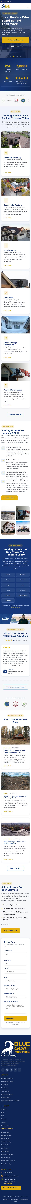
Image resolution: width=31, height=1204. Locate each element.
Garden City (22, 590)
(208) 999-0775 (7, 1)
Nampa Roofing (5, 1138)
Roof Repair (4, 1088)
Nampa (8, 579)
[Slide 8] (20, 56)
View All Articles (15, 868)
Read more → (8, 766)
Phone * (6, 968)
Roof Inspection (6, 1097)
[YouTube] (15, 1069)
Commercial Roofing (7, 1081)
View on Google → (21, 640)
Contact (3, 1122)
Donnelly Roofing (6, 1164)
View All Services (15, 414)
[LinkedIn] (19, 1069)
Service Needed (9, 993)
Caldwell (22, 579)
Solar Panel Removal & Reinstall (10, 1100)
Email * (6, 977)
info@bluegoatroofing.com (11, 1176)
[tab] (2, 680)
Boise (8, 574)
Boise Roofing (5, 1132)
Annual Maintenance (7, 1094)
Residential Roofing (7, 1078)
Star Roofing (5, 1148)
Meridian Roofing (6, 1135)
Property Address (9, 985)
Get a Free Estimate (15, 40)
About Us (4, 1109)
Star (23, 585)
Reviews (3, 1119)
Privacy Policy (5, 1125)
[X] (11, 1069)
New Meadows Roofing (8, 1160)
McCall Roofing (5, 1157)
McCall (8, 595)
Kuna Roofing (5, 1151)
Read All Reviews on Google (15, 687)
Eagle (8, 585)
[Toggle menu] (28, 6)
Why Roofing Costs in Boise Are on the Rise (14, 842)
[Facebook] (2, 1069)
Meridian (22, 574)
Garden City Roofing (7, 1154)
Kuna (8, 590)
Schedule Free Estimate (11, 1188)
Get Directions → (8, 1183)
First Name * (8, 950)
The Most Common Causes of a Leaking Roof (15, 797)
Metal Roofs (4, 1085)
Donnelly (8, 600)
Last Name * (8, 960)
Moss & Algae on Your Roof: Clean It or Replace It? (14, 751)
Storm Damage (5, 1091)
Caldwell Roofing (6, 1142)
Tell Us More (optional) (11, 1001)
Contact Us (10, 1018)
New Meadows (23, 595)
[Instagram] (7, 1069)
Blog (2, 1112)
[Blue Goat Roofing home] (5, 6)
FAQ (2, 1116)
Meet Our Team (9, 498)
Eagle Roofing (5, 1145)
